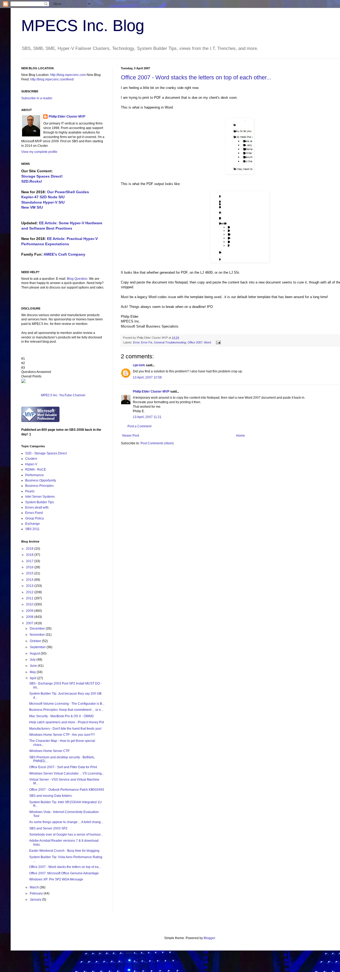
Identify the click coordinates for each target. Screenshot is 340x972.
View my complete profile (39, 152)
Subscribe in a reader (36, 98)
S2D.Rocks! (31, 181)
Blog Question (77, 279)
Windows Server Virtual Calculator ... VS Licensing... (66, 773)
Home (240, 435)
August (35, 653)
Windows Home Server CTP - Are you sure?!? (62, 735)
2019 (30, 548)
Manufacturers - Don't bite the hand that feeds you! (65, 728)
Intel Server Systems (40, 496)
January (36, 899)
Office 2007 (195, 342)
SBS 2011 (32, 529)
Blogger (209, 938)
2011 (30, 598)
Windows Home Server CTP (49, 751)
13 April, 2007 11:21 (147, 417)
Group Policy (34, 518)
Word (207, 342)
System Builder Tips (39, 502)
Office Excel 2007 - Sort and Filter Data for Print (63, 767)
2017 (30, 561)
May (33, 672)
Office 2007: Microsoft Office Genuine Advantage (64, 873)
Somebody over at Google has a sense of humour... (66, 834)
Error (136, 342)
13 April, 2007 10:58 (147, 377)
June (34, 666)
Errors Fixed (34, 513)
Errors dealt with (37, 507)
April (33, 678)
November (38, 634)
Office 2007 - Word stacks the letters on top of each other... (196, 77)
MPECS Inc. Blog (82, 26)
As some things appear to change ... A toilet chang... (66, 822)
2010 (30, 604)
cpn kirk (139, 365)
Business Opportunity (40, 480)
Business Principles (39, 486)
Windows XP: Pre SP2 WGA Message (56, 879)
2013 (30, 586)
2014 (30, 580)
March (35, 887)
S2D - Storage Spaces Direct (46, 453)
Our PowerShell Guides (68, 192)
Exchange (32, 524)
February (37, 893)
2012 (30, 592)
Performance (34, 475)
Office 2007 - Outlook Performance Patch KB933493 (66, 790)
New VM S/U (32, 207)
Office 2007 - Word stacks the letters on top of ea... (65, 867)
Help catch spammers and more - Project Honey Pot (66, 722)
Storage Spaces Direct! (42, 176)
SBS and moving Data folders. (51, 796)
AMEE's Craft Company (64, 254)
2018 (30, 555)
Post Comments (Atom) (157, 443)
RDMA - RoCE (35, 469)
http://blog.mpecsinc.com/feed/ (52, 79)
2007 (30, 623)
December (38, 628)
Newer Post (130, 435)
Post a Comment (139, 426)
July (33, 659)
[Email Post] (218, 342)
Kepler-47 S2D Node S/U (43, 197)
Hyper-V (31, 464)
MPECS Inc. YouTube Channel (63, 395)
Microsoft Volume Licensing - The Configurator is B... (66, 704)
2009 (30, 611)
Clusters (31, 459)
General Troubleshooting (170, 342)
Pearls (30, 491)
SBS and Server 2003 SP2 (48, 828)
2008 (30, 617)
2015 (30, 573)
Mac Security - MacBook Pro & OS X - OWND (61, 716)
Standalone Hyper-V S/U (43, 202)
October (36, 641)
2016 (30, 567)
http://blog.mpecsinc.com (68, 75)
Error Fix (146, 342)
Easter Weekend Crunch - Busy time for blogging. (64, 851)
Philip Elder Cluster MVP (151, 391)
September (38, 647)
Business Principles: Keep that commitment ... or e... (66, 710)
